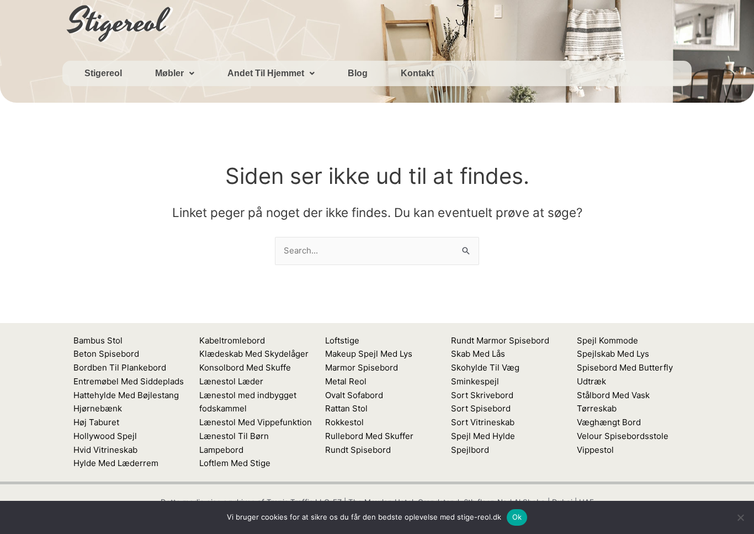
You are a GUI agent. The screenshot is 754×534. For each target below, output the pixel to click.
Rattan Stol (346, 408)
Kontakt (417, 73)
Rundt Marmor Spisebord (500, 340)
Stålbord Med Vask (613, 395)
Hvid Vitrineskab (105, 450)
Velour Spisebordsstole (622, 436)
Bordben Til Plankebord (119, 367)
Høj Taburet (96, 422)
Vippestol (595, 450)
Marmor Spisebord (361, 367)
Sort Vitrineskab (482, 422)
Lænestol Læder (231, 381)
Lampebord (221, 450)
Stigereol (103, 73)
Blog (358, 73)
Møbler (169, 73)
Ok (517, 516)
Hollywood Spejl (105, 436)
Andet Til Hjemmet (265, 73)
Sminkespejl (475, 381)
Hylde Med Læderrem (115, 463)
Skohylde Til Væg (485, 367)
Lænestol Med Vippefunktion (255, 422)
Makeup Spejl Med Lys (368, 353)
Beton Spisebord (106, 353)
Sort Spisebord (481, 408)
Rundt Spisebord (358, 450)
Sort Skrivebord (482, 395)
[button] (175, 73)
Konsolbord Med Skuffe (245, 367)
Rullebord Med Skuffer (369, 436)
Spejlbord (470, 450)
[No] (740, 517)
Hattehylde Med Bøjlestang (126, 395)
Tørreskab (597, 408)
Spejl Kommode (607, 340)
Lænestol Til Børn (234, 436)
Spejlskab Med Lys (613, 353)
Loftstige (342, 340)
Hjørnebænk (97, 408)
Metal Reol (346, 381)
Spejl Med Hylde (483, 436)
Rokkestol (344, 422)
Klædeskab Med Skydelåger (254, 353)
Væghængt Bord (609, 422)
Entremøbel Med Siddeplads (128, 381)
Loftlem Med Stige (234, 463)
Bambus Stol (98, 340)
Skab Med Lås (478, 353)
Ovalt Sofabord (354, 395)
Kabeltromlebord (232, 340)
